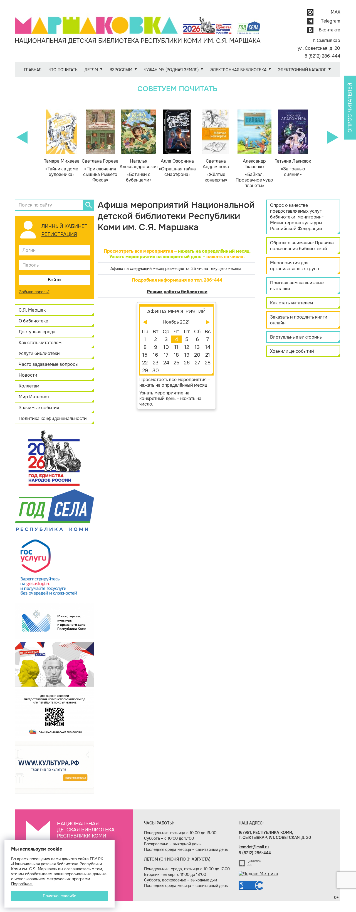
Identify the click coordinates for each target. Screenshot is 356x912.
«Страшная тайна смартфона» (177, 167)
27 (197, 363)
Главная (32, 69)
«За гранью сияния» (293, 167)
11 (176, 347)
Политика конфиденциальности (53, 418)
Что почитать (63, 69)
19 (186, 355)
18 (176, 355)
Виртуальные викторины (296, 337)
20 (197, 355)
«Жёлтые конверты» (216, 170)
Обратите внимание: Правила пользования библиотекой (302, 246)
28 (208, 363)
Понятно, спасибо (59, 895)
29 (145, 370)
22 (145, 363)
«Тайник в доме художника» (62, 167)
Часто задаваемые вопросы (48, 364)
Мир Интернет (34, 397)
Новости (28, 375)
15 (144, 355)
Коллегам (29, 386)
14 (207, 347)
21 (207, 355)
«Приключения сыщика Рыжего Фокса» (100, 170)
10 (166, 347)
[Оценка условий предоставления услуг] (54, 713)
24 (166, 363)
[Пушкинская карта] (54, 664)
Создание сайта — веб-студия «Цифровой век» (250, 863)
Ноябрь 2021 (176, 322)
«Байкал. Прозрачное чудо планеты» (254, 173)
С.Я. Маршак (32, 310)
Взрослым (121, 69)
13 (197, 347)
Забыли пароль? (34, 291)
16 (155, 355)
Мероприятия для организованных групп (294, 266)
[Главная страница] (138, 21)
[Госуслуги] (54, 567)
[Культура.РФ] (54, 767)
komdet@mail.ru (254, 846)
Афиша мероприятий (176, 312)
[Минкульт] (54, 620)
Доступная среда (37, 332)
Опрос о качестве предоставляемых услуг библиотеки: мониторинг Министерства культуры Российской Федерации (296, 217)
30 (155, 370)
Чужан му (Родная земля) (171, 69)
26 (187, 363)
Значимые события (39, 408)
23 (156, 363)
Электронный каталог (302, 69)
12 (186, 347)
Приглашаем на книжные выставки (297, 286)
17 (166, 355)
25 (176, 363)
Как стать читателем (40, 343)
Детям (91, 69)
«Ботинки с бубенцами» (139, 170)
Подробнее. (22, 883)
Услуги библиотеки (39, 353)
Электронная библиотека (238, 69)
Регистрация (59, 234)
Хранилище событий (292, 351)
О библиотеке (33, 321)
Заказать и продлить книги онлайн (298, 320)
